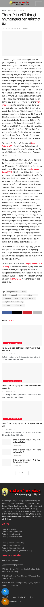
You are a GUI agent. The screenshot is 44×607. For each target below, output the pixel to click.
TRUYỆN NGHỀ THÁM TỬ (16, 10)
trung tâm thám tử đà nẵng (13, 302)
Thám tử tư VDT (15, 279)
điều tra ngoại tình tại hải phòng (19, 516)
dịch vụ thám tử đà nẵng (12, 295)
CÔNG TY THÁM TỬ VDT (14, 601)
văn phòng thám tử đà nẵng (13, 305)
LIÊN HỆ (31, 597)
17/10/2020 (8, 353)
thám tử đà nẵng (30, 295)
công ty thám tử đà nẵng (16, 292)
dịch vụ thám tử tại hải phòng (12, 514)
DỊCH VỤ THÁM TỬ (19, 597)
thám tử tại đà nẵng (10, 298)
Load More (22, 473)
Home (4, 10)
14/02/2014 (6, 28)
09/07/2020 (8, 391)
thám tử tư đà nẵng (28, 298)
